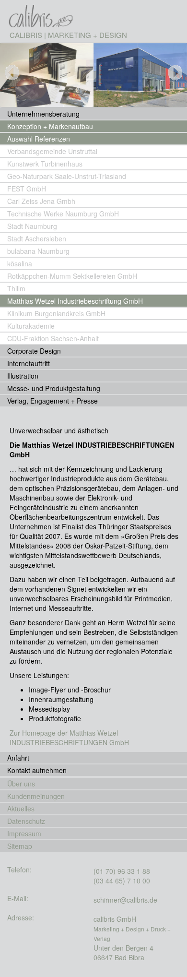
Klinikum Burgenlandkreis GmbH (56, 313)
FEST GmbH (26, 188)
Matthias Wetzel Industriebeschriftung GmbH (75, 301)
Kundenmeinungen (36, 796)
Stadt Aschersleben (36, 238)
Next (175, 83)
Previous (14, 83)
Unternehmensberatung (43, 114)
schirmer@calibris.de (125, 900)
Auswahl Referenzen (38, 138)
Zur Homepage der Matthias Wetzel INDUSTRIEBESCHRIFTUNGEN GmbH (69, 737)
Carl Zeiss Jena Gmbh (41, 201)
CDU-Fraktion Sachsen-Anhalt (53, 338)
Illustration (22, 376)
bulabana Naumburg (38, 251)
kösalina (19, 263)
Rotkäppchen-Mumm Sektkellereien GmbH (72, 276)
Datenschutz (26, 821)
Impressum (24, 833)
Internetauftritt (28, 363)
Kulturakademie (31, 326)
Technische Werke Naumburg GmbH (63, 213)
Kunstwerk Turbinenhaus (44, 163)
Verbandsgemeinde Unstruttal (52, 151)
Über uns (21, 783)
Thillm (16, 288)
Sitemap (19, 846)
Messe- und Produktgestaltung (53, 388)
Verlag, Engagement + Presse (52, 400)
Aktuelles (21, 808)
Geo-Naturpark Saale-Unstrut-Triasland (66, 176)
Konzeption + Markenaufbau (50, 126)
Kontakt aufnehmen (37, 770)
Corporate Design (34, 351)
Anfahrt (18, 758)
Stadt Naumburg (32, 226)
